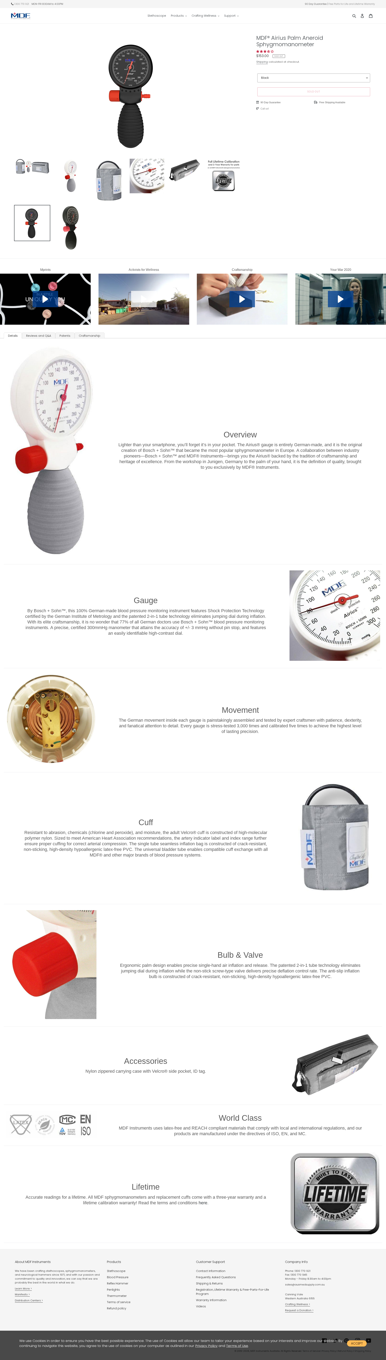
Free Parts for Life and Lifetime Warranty (352, 4)
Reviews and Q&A (38, 336)
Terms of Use (237, 1345)
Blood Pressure (117, 1277)
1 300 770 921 (21, 4)
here (203, 1202)
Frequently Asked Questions (216, 1277)
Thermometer (117, 1296)
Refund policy (116, 1308)
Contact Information (210, 1271)
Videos (201, 1306)
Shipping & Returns (209, 1283)
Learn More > (23, 1288)
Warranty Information (211, 1300)
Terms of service (118, 1302)
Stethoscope (116, 1271)
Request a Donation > (299, 1310)
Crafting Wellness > (297, 1304)
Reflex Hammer (117, 1283)
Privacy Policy (206, 1345)
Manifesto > (22, 1294)
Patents (65, 336)
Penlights (113, 1290)
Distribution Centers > (29, 1300)
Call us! (265, 108)
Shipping (262, 62)
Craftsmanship (89, 336)
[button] (265, 51)
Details (13, 336)
